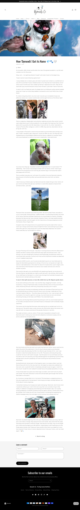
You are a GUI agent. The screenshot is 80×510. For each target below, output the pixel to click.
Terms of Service (30, 490)
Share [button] (19, 67)
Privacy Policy (38, 490)
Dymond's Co (37, 505)
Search (22, 490)
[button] (5, 9)
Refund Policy (46, 490)
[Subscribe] (50, 480)
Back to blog (41, 436)
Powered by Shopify (44, 505)
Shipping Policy (55, 490)
